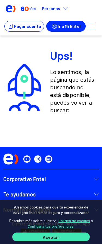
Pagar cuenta (27, 26)
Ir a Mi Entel (69, 26)
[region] (51, 222)
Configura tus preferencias (51, 226)
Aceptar (51, 237)
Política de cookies (74, 220)
